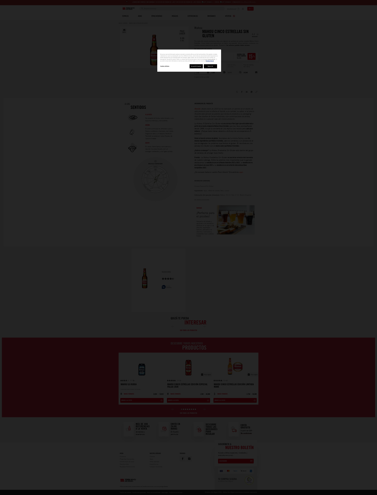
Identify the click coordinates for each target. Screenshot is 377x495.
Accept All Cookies (196, 66)
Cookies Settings (164, 66)
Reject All (210, 66)
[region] (189, 61)
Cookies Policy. (209, 61)
